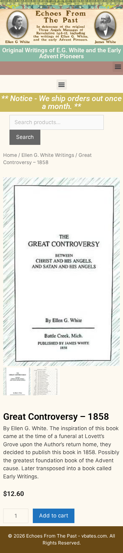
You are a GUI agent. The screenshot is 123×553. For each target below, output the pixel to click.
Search (25, 137)
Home (10, 155)
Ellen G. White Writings (47, 155)
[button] (118, 66)
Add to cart (53, 515)
